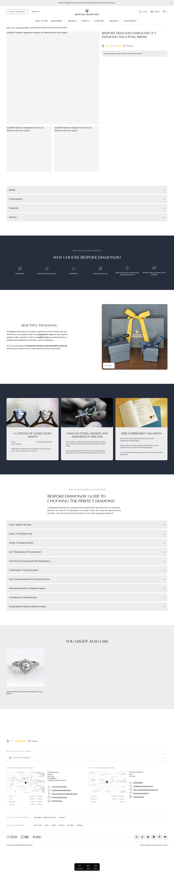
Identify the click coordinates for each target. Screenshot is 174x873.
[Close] (171, 3)
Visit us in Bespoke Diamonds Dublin (64, 794)
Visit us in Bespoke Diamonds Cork (145, 790)
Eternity (85, 21)
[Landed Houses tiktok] (142, 837)
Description (79, 868)
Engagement (56, 21)
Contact (62, 817)
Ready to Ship (42, 21)
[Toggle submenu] (64, 21)
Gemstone (99, 21)
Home (8, 27)
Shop (13, 27)
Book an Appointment (59, 797)
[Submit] (163, 757)
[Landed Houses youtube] (165, 837)
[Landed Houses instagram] (136, 837)
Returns (70, 825)
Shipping (80, 825)
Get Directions (57, 801)
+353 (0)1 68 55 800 (59, 786)
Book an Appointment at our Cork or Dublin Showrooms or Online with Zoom (87, 3)
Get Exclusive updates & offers (19, 751)
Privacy (62, 825)
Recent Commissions (22, 27)
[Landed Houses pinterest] (159, 837)
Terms (53, 825)
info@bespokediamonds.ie (61, 790)
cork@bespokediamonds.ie (143, 786)
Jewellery (113, 21)
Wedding (72, 21)
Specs (88, 868)
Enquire (95, 868)
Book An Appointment (17, 12)
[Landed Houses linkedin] (153, 837)
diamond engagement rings (26, 442)
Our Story (38, 825)
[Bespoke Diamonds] (87, 11)
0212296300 (138, 782)
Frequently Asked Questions (45, 817)
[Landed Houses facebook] (148, 837)
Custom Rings (130, 21)
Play (110, 366)
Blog (46, 825)
